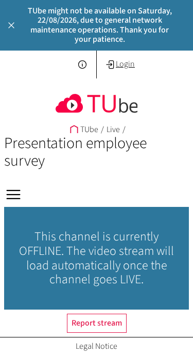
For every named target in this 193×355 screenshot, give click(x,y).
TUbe (89, 129)
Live (113, 129)
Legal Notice (96, 346)
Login (125, 63)
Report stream (97, 322)
